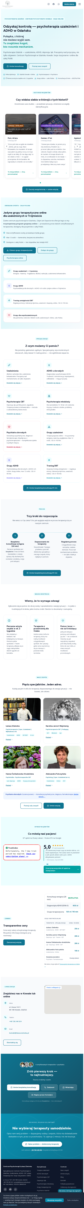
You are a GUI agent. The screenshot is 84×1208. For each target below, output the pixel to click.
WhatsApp (69, 1087)
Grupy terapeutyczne (44, 1187)
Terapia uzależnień (43, 1170)
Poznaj (8, 739)
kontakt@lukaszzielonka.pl (19, 1033)
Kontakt (63, 1180)
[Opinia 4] (49, 864)
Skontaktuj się (12, 1042)
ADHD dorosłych (42, 1174)
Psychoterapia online (15, 258)
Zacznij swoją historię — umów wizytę (43, 189)
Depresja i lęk (41, 1180)
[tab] (38, 182)
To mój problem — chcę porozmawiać (16, 173)
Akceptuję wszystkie (54, 1200)
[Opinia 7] (53, 864)
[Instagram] (48, 4)
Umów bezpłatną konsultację (24, 1087)
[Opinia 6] (52, 864)
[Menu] (80, 4)
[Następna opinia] (79, 864)
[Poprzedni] (7, 146)
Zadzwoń (50, 1087)
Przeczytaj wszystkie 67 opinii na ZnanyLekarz (58, 869)
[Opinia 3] (46, 864)
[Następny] (77, 146)
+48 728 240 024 (15, 1021)
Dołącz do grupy (47, 250)
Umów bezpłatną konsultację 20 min (43, 488)
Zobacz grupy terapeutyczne (20, 250)
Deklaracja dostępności (68, 1187)
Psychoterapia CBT (43, 1177)
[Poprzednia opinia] (75, 864)
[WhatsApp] (58, 4)
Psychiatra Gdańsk (43, 1190)
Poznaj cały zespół (31, 806)
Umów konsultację (16, 66)
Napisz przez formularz (43, 1095)
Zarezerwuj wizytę (14, 942)
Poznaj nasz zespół (39, 66)
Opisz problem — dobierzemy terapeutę (43, 1144)
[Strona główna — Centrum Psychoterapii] (7, 4)
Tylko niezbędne (73, 1200)
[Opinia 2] (45, 864)
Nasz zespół (64, 1170)
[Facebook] (53, 4)
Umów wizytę (69, 4)
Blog (62, 1177)
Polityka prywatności (67, 1184)
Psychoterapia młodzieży (45, 1184)
